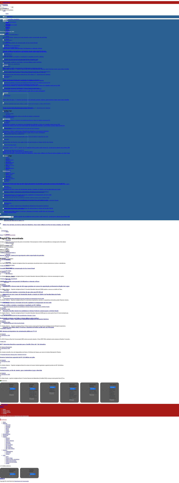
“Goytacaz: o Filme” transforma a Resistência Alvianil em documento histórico (26, 319)
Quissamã (8, 262)
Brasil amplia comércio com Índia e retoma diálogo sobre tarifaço (22, 62)
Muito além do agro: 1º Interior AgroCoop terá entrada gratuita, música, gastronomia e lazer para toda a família (36, 100)
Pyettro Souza (11, 385)
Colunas (8, 454)
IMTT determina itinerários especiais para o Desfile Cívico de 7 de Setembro (23, 344)
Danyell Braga (31, 385)
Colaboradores (6, 2)
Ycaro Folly (52, 384)
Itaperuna (8, 168)
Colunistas (5, 5)
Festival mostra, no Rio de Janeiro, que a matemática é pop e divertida (21, 370)
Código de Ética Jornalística (12, 19)
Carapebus (8, 240)
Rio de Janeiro (9, 174)
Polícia (7, 39)
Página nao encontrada (9, 235)
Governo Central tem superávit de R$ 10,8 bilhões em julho (17, 357)
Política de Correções (11, 22)
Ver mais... (12, 388)
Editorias (6, 21)
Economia (8, 24)
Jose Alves (112, 384)
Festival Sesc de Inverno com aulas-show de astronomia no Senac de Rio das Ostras (28, 208)
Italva (7, 165)
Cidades (6, 156)
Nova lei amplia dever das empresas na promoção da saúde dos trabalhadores (33, 394)
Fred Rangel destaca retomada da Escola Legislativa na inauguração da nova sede (27, 302)
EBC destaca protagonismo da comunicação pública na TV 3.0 (18, 331)
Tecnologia (5, 92)
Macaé (7, 169)
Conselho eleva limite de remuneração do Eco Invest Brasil (20, 43)
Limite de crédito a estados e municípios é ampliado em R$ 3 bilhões (23, 56)
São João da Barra (10, 178)
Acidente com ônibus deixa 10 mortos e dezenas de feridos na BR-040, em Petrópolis (28, 327)
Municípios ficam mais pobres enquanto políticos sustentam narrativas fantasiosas (112, 393)
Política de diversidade (11, 25)
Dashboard (4, 419)
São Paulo (8, 180)
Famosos (8, 121)
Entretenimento (6, 119)
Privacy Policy (9, 16)
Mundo (7, 36)
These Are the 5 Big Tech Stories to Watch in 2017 (18, 152)
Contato (5, 413)
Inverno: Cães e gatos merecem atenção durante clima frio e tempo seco (73, 394)
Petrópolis (8, 170)
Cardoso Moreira (10, 162)
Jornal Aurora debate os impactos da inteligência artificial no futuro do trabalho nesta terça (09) (31, 124)
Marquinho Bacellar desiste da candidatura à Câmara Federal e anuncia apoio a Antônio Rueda (30, 311)
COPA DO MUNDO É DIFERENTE (52, 390)
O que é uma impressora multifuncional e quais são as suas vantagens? (24, 132)
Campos (8, 160)
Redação (3, 258)
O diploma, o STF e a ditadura (12, 392)
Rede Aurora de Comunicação (21, 416)
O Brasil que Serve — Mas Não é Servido (93, 392)
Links (4, 11)
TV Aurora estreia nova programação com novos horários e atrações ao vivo (25, 136)
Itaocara (8, 166)
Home (5, 16)
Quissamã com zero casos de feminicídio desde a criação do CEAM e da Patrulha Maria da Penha (32, 294)
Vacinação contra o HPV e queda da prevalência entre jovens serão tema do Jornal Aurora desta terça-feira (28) (36, 216)
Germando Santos (92, 385)
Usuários (5, 450)
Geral (7, 28)
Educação (8, 25)
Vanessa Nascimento (6, 347)
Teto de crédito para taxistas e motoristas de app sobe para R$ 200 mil (24, 51)
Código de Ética (6, 412)
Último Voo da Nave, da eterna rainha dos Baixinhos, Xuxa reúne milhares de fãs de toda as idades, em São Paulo (36, 225)
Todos (7, 22)
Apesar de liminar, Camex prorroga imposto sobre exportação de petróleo (25, 37)
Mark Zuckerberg (10, 117)
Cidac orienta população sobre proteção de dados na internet (21, 116)
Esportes (8, 26)
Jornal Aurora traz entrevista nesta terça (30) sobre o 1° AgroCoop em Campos (26, 74)
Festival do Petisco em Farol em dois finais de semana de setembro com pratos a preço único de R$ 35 (34, 125)
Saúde (7, 44)
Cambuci (8, 158)
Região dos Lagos (10, 265)
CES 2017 (8, 115)
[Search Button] (12, 7)
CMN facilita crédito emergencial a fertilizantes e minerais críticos (22, 68)
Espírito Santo (9, 164)
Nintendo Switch (10, 113)
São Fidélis (8, 271)
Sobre (7, 13)
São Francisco (9, 273)
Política (7, 42)
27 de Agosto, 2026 (5, 259)
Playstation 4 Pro (10, 165)
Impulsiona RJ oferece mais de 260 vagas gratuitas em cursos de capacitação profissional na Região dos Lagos (36, 286)
